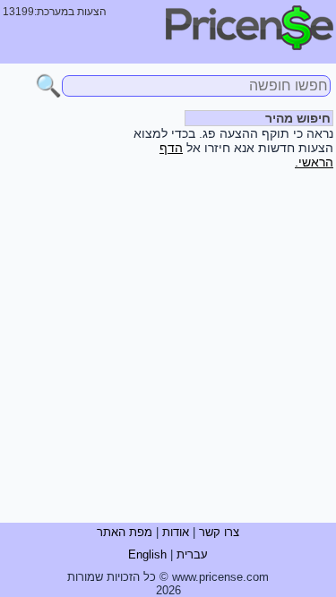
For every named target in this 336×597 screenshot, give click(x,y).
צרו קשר (219, 532)
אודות (175, 532)
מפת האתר (124, 532)
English (147, 554)
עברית (192, 554)
